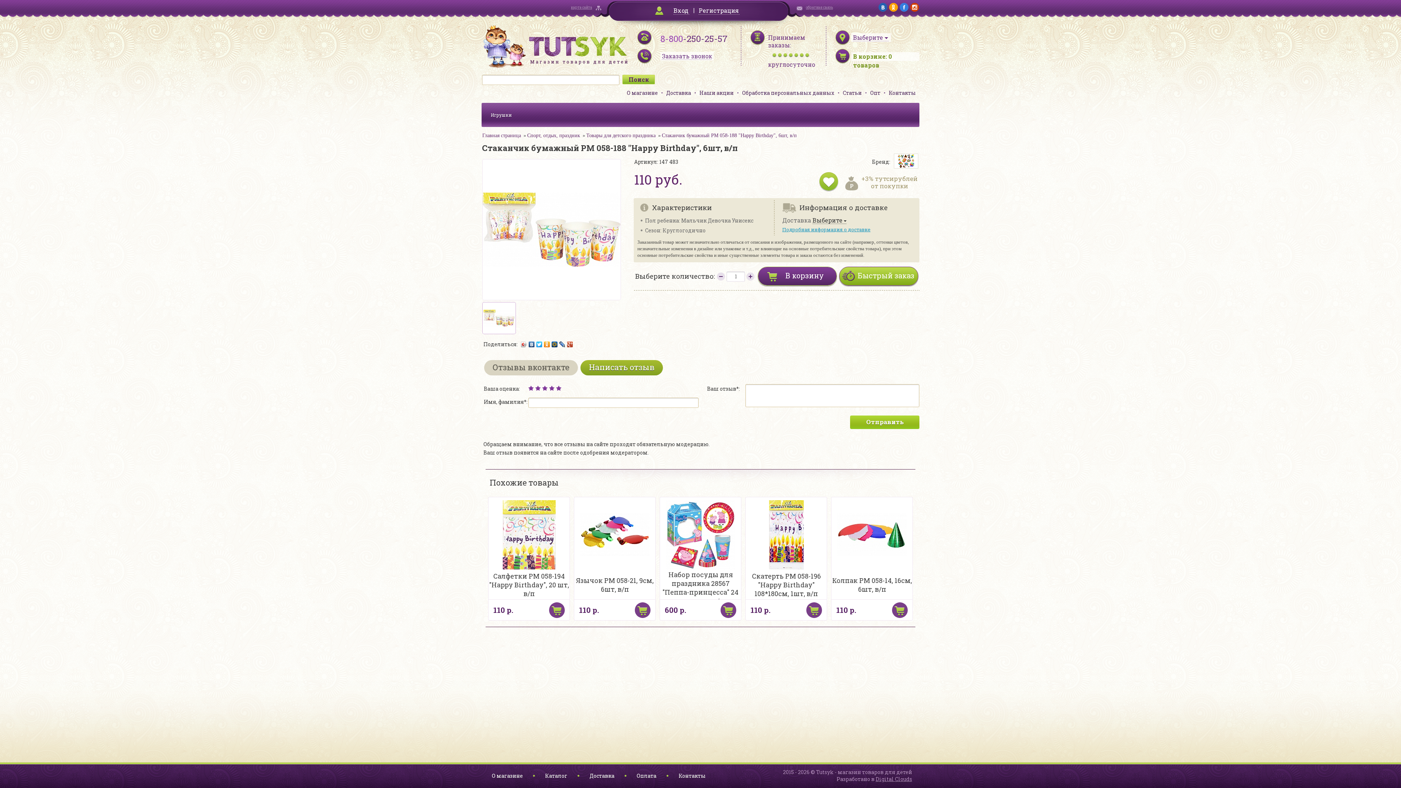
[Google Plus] (570, 344)
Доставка (678, 92)
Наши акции (716, 92)
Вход (681, 10)
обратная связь (819, 7)
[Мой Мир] (555, 344)
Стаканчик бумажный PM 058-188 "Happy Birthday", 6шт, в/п (729, 135)
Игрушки (501, 115)
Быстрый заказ (886, 275)
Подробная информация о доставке (826, 229)
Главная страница (501, 135)
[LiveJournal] (562, 344)
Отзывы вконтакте (531, 367)
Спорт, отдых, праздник (553, 135)
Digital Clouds (894, 779)
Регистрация (719, 10)
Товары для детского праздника (621, 135)
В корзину (805, 275)
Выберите (827, 220)
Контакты (902, 92)
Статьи (852, 92)
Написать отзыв (622, 367)
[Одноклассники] (547, 344)
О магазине (642, 92)
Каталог (556, 775)
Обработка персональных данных (788, 92)
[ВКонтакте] (532, 344)
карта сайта (581, 7)
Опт (875, 92)
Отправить (885, 422)
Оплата (646, 775)
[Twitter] (539, 344)
